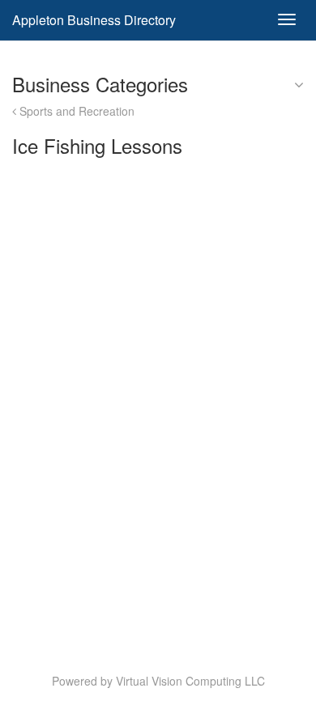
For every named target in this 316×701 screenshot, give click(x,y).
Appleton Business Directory (94, 20)
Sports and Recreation (75, 111)
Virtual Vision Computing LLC (190, 681)
